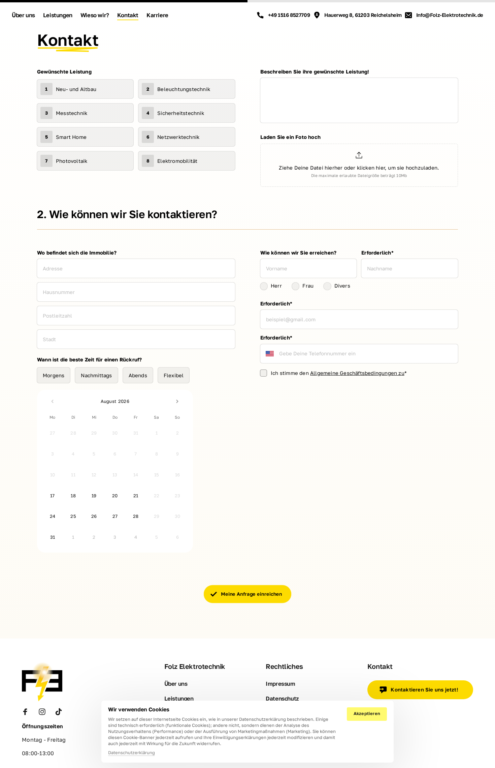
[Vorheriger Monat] (52, 401)
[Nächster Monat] (177, 401)
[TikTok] (61, 712)
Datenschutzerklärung (131, 753)
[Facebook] (27, 712)
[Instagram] (44, 712)
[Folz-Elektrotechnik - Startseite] (42, 681)
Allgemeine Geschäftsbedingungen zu (357, 373)
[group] (359, 166)
